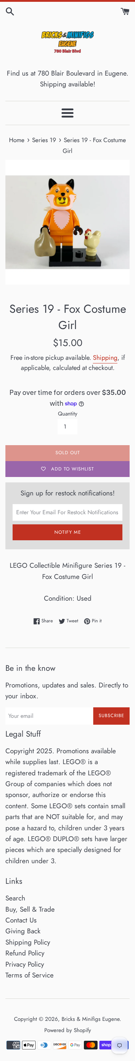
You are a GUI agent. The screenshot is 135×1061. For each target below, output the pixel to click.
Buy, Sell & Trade (30, 909)
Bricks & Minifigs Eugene (91, 1019)
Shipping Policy (27, 942)
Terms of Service (29, 975)
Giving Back (22, 931)
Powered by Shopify (67, 1030)
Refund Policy (24, 953)
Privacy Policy (24, 964)
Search (15, 898)
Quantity (67, 414)
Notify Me (67, 532)
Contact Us (21, 920)
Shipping (105, 357)
